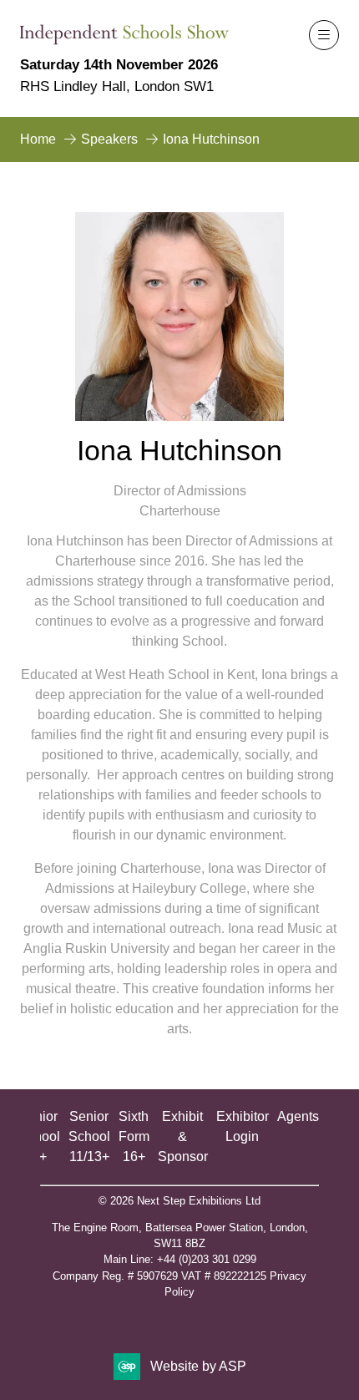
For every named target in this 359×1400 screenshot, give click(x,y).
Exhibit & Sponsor (183, 1136)
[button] (324, 35)
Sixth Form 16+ (134, 1136)
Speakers (109, 139)
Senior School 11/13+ (89, 1136)
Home (38, 139)
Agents (298, 1116)
